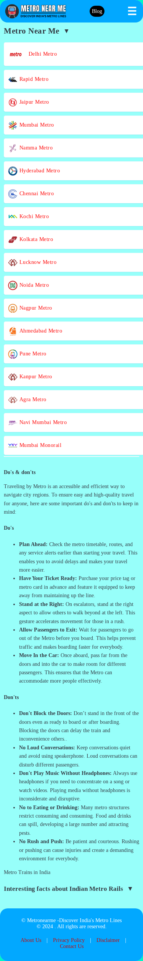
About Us (31, 940)
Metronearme (41, 920)
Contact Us (72, 946)
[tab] (71, 472)
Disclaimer (108, 940)
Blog (97, 11)
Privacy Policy (69, 940)
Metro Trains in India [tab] (27, 872)
